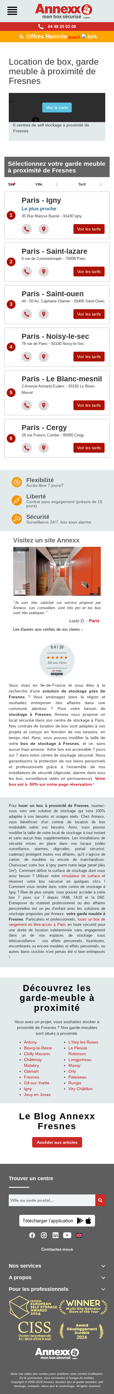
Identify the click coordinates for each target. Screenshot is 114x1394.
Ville (38, 184)
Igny (28, 1088)
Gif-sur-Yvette (36, 1083)
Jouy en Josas (37, 1094)
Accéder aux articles (57, 1142)
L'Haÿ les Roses (83, 1042)
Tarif (82, 184)
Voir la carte (57, 107)
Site (11, 184)
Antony (30, 1042)
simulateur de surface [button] (81, 876)
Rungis (74, 1083)
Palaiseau (77, 1077)
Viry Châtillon (80, 1088)
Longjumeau (79, 1059)
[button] (36, 121)
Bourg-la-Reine (38, 1048)
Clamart (31, 1071)
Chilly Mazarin (37, 1053)
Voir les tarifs (89, 229)
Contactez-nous (57, 1249)
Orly (72, 1071)
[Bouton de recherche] (100, 1200)
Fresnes (31, 1077)
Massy (74, 1065)
